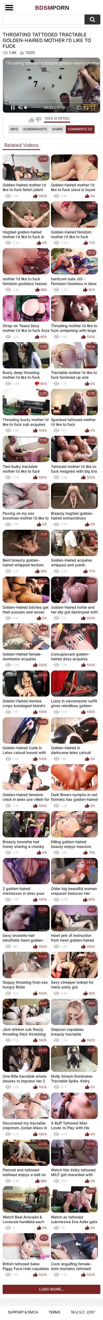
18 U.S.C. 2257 (83, 1312)
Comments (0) (80, 129)
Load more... (51, 1289)
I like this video (31, 119)
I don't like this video (38, 119)
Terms (54, 1312)
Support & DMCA (23, 1312)
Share (57, 129)
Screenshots (35, 129)
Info (14, 129)
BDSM (52, 7)
